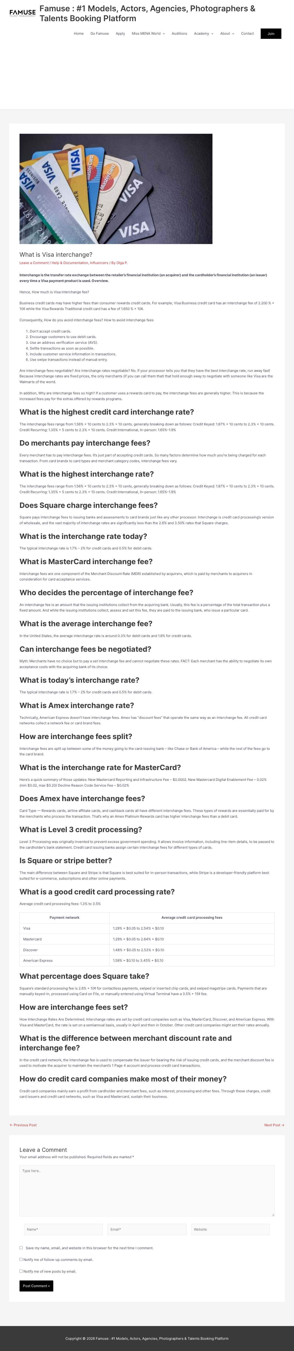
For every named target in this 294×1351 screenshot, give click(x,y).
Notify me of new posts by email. (49, 1271)
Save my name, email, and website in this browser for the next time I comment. (89, 1248)
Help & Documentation (70, 263)
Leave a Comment (34, 263)
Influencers (99, 263)
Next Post (274, 1125)
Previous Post (23, 1125)
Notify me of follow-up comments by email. (58, 1259)
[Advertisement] (147, 75)
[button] (163, 33)
